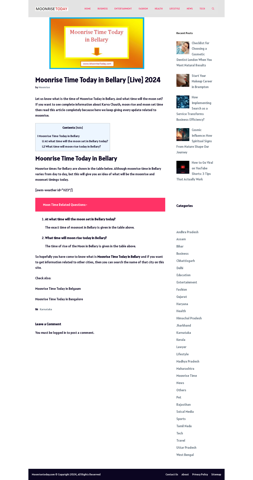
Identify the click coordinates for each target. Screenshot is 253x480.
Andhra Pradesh (187, 232)
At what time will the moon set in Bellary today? (75, 141)
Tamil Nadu (184, 426)
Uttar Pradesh (186, 447)
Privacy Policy (200, 474)
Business (103, 8)
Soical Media (185, 411)
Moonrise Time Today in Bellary (58, 136)
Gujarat (181, 297)
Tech (202, 8)
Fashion (143, 8)
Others (181, 390)
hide (79, 128)
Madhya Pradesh (187, 361)
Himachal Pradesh (189, 318)
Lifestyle (175, 8)
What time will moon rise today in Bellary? (71, 146)
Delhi (179, 268)
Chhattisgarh (185, 261)
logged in (59, 333)
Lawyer (181, 347)
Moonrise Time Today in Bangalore (59, 299)
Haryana (182, 304)
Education (183, 275)
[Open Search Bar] (213, 8)
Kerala (180, 340)
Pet (178, 397)
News (190, 8)
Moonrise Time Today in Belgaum (58, 289)
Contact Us (172, 474)
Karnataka (46, 309)
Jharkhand (183, 325)
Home (88, 8)
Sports (181, 419)
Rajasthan (183, 404)
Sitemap (216, 474)
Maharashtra (185, 368)
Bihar (179, 246)
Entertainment (123, 8)
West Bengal (185, 455)
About (185, 474)
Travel (180, 440)
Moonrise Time (186, 376)
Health (159, 8)
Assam (181, 239)
